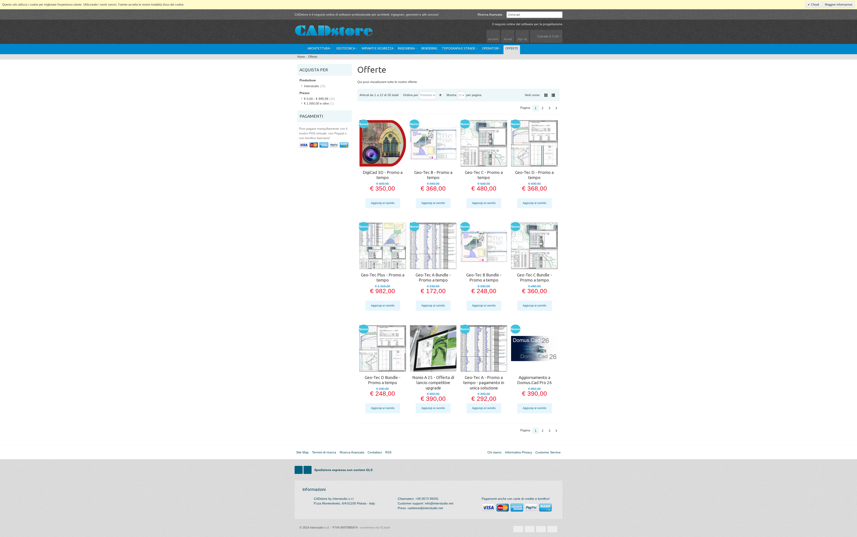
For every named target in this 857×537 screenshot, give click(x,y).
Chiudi (814, 4)
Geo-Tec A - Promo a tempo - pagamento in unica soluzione (483, 382)
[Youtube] (308, 470)
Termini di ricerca (324, 452)
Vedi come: (532, 95)
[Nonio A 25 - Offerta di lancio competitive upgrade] (433, 348)
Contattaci (375, 452)
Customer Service (548, 452)
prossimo (556, 108)
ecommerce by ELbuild (375, 527)
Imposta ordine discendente (440, 95)
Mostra (451, 95)
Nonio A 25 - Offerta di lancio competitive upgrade (433, 382)
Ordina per (410, 95)
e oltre (316, 103)
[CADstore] (334, 31)
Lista (553, 95)
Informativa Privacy (518, 452)
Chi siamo (494, 452)
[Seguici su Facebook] (299, 470)
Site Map (302, 452)
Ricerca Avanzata (490, 14)
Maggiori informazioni (838, 4)
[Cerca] (559, 15)
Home (301, 56)
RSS (388, 452)
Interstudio (311, 86)
